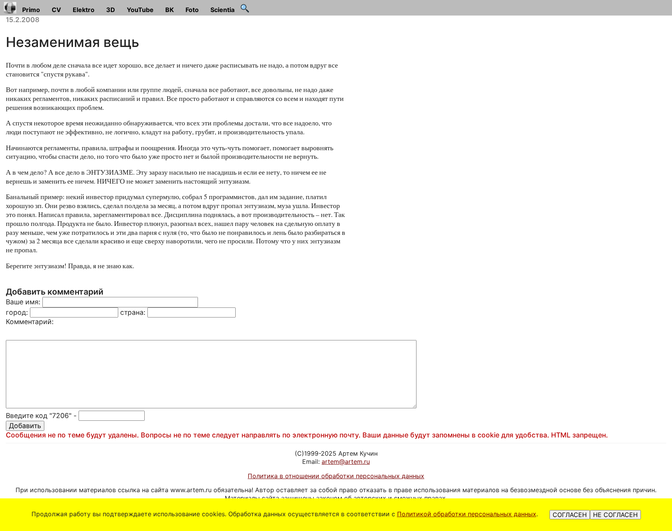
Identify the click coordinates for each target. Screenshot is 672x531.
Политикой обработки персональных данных (466, 514)
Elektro (83, 10)
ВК (169, 10)
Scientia (222, 10)
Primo (31, 10)
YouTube (140, 10)
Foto (192, 10)
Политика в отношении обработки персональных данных (336, 476)
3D (110, 10)
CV (56, 10)
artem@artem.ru (346, 461)
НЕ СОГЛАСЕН (615, 515)
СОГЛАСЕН (570, 515)
